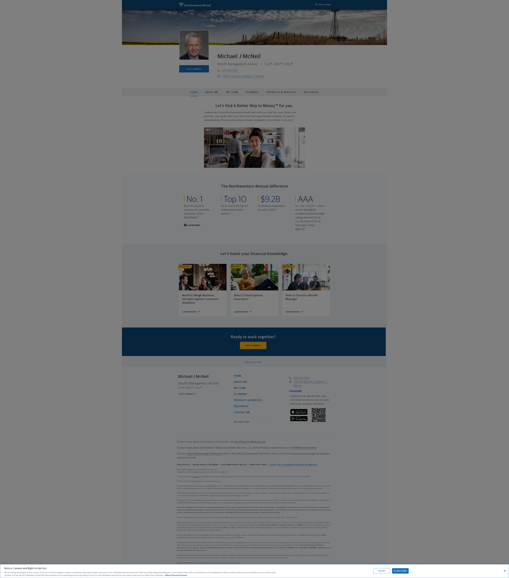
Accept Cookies (400, 571)
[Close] (505, 571)
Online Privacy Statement (176, 575)
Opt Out (381, 571)
